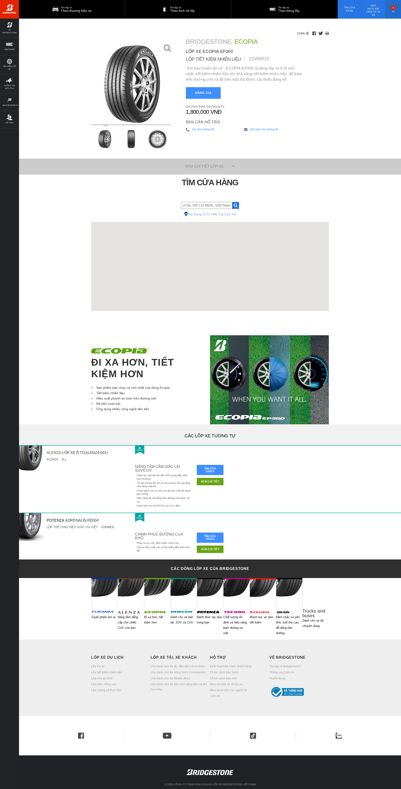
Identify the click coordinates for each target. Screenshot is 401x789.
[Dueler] (183, 593)
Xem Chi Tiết (210, 481)
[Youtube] (167, 735)
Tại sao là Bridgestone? (285, 666)
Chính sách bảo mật (223, 678)
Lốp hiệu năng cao (103, 684)
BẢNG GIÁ (203, 93)
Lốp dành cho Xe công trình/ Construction (178, 672)
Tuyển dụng (277, 678)
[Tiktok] (253, 735)
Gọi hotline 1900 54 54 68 (373, 10)
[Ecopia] (157, 593)
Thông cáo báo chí (281, 672)
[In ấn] (327, 33)
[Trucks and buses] (315, 592)
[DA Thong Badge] (299, 692)
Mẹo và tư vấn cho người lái (228, 690)
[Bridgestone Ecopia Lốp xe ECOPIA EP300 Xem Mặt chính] (104, 139)
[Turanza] (104, 593)
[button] (9, 28)
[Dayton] (289, 593)
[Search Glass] (235, 205)
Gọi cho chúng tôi (203, 129)
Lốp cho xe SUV (102, 678)
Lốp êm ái (97, 666)
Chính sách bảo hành (224, 672)
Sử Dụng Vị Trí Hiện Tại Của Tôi (212, 214)
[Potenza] (210, 593)
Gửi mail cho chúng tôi (264, 129)
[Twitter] (321, 33)
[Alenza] (131, 593)
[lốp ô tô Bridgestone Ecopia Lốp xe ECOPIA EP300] (131, 85)
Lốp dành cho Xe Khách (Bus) (171, 678)
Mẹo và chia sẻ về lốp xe (226, 684)
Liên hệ (215, 696)
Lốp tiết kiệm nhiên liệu (106, 672)
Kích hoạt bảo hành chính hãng (231, 666)
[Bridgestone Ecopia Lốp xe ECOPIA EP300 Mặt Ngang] (157, 139)
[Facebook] (314, 33)
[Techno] (236, 593)
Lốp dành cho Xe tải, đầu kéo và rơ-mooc (178, 666)
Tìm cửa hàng (349, 9)
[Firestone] (263, 593)
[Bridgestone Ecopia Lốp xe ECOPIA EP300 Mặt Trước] (131, 139)
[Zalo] (339, 735)
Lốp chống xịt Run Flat (106, 690)
